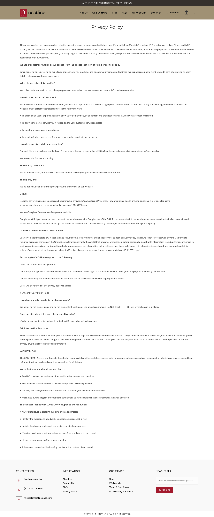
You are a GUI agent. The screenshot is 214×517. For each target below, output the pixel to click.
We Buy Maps (116, 483)
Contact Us (68, 483)
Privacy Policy (70, 491)
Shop (111, 478)
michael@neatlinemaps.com (38, 497)
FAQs (65, 487)
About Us (67, 478)
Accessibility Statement (121, 491)
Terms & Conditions (119, 487)
